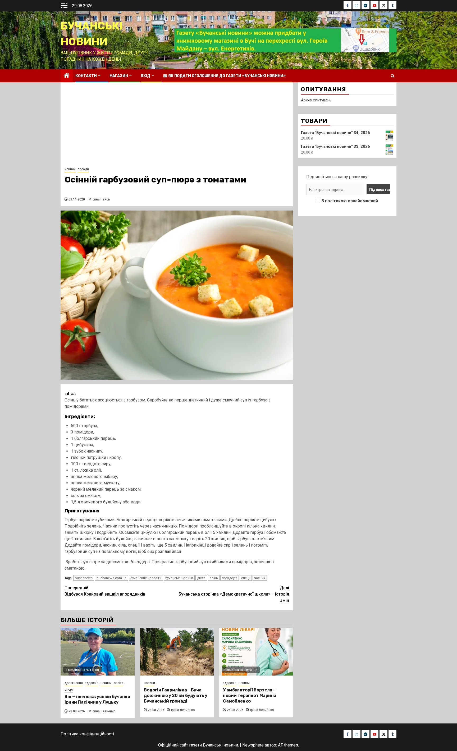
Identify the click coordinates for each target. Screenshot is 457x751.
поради (83, 169)
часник (259, 578)
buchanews (84, 578)
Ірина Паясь (101, 199)
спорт (69, 689)
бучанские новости (145, 578)
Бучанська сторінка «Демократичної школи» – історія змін (234, 594)
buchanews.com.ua (111, 578)
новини (70, 169)
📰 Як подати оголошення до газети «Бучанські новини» (224, 76)
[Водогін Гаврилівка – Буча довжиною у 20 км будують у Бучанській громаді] (177, 652)
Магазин (118, 76)
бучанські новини (179, 578)
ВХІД (145, 76)
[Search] (392, 76)
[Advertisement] (177, 126)
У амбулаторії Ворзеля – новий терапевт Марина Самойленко (249, 695)
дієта (201, 578)
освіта (118, 683)
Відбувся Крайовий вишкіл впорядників (105, 591)
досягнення (74, 683)
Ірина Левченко (103, 711)
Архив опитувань (316, 100)
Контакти (86, 76)
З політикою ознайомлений (349, 200)
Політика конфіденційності (87, 733)
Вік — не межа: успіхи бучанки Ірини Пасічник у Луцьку (97, 699)
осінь (213, 578)
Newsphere (253, 745)
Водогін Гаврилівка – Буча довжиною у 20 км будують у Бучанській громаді (175, 695)
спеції (245, 578)
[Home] (67, 76)
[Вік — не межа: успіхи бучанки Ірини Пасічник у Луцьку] (98, 652)
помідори (229, 578)
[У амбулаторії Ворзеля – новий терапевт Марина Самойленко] (256, 652)
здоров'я (91, 683)
